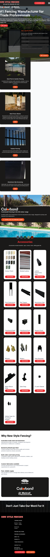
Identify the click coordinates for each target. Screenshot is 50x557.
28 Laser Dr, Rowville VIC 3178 (11, 4)
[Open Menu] (49, 3)
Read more (10, 276)
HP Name (21, 30)
